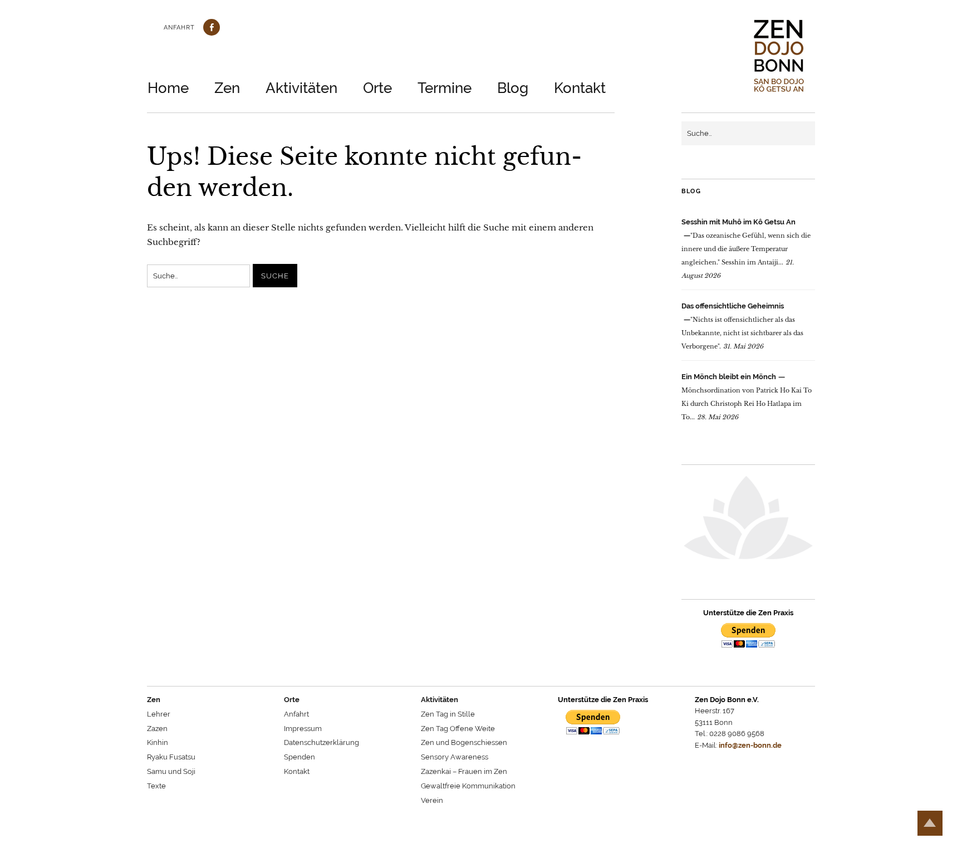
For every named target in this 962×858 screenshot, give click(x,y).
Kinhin (157, 742)
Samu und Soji (171, 771)
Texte (156, 786)
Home (168, 88)
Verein (432, 800)
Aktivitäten (301, 88)
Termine (445, 88)
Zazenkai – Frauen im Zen (464, 771)
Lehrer (158, 714)
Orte (377, 88)
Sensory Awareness (454, 757)
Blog (512, 88)
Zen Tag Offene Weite (458, 728)
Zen (227, 88)
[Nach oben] (930, 823)
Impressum (303, 728)
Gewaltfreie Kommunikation (468, 786)
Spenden (299, 757)
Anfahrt (179, 27)
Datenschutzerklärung (321, 742)
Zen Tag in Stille (448, 714)
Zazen (157, 728)
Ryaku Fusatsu (171, 757)
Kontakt (580, 88)
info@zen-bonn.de (750, 745)
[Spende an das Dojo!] (748, 637)
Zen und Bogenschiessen (464, 742)
